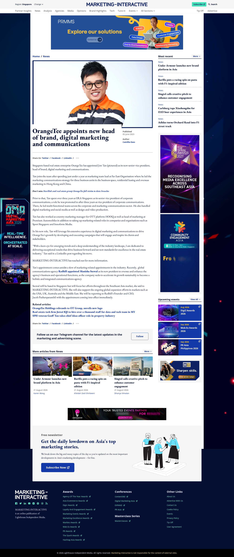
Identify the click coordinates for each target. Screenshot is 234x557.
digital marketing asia (125, 501)
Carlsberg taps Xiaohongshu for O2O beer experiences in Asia (176, 110)
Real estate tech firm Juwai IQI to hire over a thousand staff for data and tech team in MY (83, 312)
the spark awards (72, 535)
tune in (121, 10)
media (70, 10)
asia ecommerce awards (74, 500)
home (36, 56)
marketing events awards (74, 513)
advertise (212, 10)
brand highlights (97, 10)
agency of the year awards (75, 496)
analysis (48, 10)
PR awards (69, 531)
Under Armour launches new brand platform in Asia (178, 67)
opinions (81, 10)
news (37, 10)
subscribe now (60, 468)
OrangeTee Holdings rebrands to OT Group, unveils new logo (67, 308)
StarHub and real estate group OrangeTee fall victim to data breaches (76, 191)
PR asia (119, 509)
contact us (172, 505)
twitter (45, 158)
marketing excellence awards (76, 518)
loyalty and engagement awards (78, 509)
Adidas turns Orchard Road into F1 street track (178, 124)
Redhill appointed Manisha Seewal (78, 271)
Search (214, 4)
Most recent (178, 56)
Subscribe (199, 4)
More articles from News (90, 351)
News (46, 56)
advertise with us (175, 500)
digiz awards (70, 505)
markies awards (71, 522)
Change (37, 4)
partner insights (23, 10)
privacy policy (173, 518)
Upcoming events (178, 299)
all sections (147, 10)
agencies (59, 10)
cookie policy (172, 509)
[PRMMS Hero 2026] (117, 32)
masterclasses (122, 521)
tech (112, 10)
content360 (121, 496)
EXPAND (120, 505)
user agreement (174, 526)
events (132, 10)
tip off (200, 10)
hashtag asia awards (72, 539)
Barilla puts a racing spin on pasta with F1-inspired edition (177, 81)
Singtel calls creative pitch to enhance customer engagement (175, 95)
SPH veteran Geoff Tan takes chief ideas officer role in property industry (73, 315)
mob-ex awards (71, 526)
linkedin (68, 158)
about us (171, 496)
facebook (56, 158)
